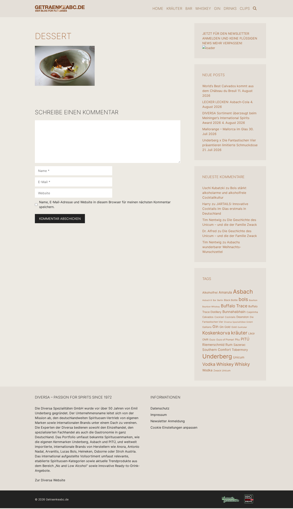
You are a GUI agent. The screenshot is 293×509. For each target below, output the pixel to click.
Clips (245, 8)
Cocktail (219, 317)
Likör (251, 333)
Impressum (158, 415)
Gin (217, 8)
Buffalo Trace (234, 305)
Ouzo (212, 339)
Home (157, 8)
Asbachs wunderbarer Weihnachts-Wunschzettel (221, 247)
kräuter (239, 333)
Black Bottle (231, 300)
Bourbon (253, 300)
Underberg (217, 356)
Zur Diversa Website (50, 480)
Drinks (230, 8)
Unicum (238, 357)
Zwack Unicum (221, 370)
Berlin (220, 300)
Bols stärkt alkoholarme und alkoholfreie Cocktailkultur (224, 192)
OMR (205, 339)
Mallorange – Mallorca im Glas (225, 129)
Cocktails (230, 317)
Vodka (208, 364)
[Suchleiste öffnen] (254, 9)
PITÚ (245, 339)
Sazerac (239, 345)
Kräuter (174, 8)
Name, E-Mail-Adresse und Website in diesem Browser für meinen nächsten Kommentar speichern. (105, 204)
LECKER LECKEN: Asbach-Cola (225, 102)
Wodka (207, 370)
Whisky (242, 364)
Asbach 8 (207, 300)
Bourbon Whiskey (211, 306)
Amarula (225, 292)
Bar (188, 8)
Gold (234, 327)
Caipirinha (252, 312)
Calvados (207, 317)
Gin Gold (224, 326)
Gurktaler (242, 327)
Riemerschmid (213, 345)
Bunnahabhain (234, 312)
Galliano (206, 327)
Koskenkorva (216, 333)
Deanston (242, 317)
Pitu (237, 339)
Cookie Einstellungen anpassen (173, 427)
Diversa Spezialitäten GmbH (238, 322)
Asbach (243, 291)
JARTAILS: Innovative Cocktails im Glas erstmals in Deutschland (225, 208)
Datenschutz (159, 408)
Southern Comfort (216, 350)
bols (243, 299)
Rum (228, 345)
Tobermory (240, 350)
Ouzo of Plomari (225, 339)
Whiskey (203, 8)
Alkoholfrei (210, 292)
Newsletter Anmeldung (167, 421)
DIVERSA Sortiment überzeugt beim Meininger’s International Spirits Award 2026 (229, 118)
